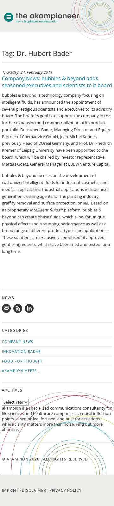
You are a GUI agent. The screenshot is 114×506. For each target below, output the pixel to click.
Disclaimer (34, 490)
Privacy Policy (65, 490)
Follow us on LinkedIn (29, 309)
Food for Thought (22, 361)
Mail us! (6, 309)
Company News (17, 341)
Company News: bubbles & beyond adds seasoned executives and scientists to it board (57, 82)
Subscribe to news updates (18, 309)
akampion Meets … (21, 370)
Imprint (10, 490)
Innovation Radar (21, 351)
